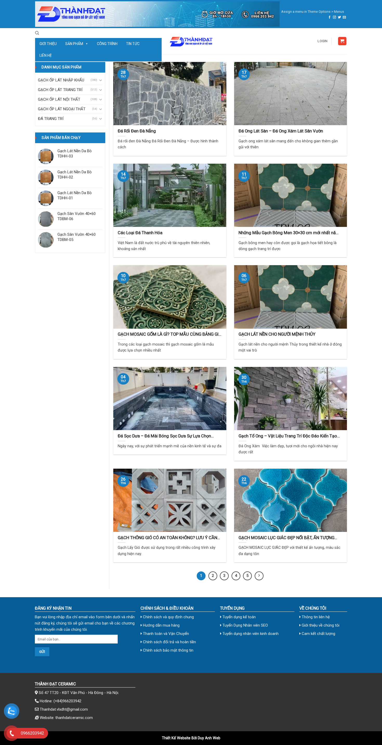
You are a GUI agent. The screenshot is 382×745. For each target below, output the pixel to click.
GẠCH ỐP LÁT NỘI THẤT (59, 99)
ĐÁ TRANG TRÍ (50, 118)
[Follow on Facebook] (329, 17)
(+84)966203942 (67, 701)
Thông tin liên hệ (315, 617)
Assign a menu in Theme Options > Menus (312, 12)
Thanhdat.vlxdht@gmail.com (64, 709)
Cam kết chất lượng (318, 633)
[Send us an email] (344, 17)
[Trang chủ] (157, 14)
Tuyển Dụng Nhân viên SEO (244, 625)
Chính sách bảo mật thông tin (167, 650)
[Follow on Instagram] (334, 17)
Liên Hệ (45, 55)
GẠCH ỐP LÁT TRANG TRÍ (60, 89)
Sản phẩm (74, 44)
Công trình (107, 44)
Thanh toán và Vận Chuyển (165, 633)
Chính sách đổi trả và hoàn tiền (169, 642)
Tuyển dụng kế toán (238, 617)
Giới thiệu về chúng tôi (320, 625)
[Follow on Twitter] (339, 17)
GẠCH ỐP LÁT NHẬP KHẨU (61, 80)
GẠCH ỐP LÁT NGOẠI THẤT (61, 109)
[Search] (37, 33)
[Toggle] (100, 80)
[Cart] (342, 41)
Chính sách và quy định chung (168, 617)
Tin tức (133, 44)
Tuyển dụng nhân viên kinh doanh (250, 633)
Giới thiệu (48, 44)
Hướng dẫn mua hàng (161, 625)
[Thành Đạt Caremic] (191, 41)
